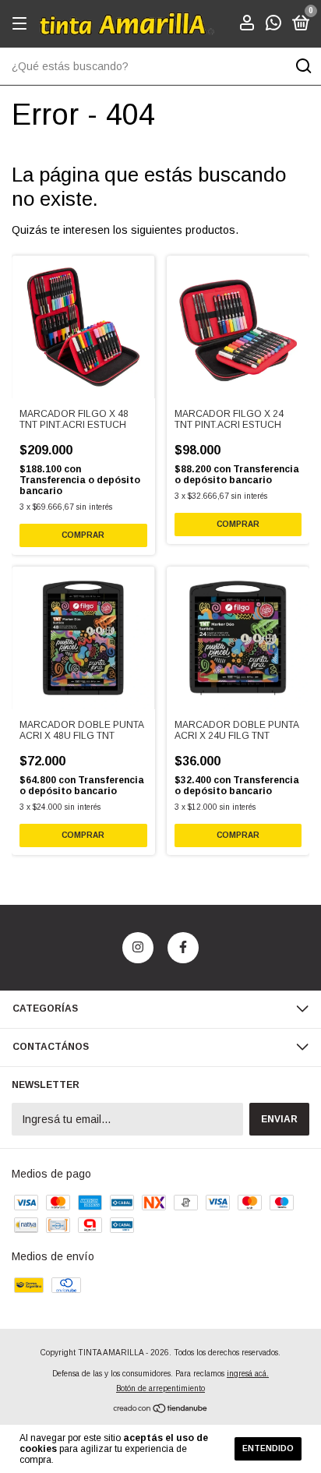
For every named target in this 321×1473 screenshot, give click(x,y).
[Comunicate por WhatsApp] (273, 25)
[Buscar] (303, 66)
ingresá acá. (248, 1373)
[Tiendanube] (161, 1410)
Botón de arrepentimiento (160, 1388)
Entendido (268, 1448)
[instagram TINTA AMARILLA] (137, 947)
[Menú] (22, 24)
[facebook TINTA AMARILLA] (183, 947)
